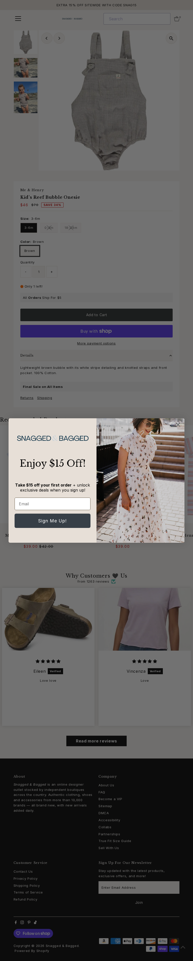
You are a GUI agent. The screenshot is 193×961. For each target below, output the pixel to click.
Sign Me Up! (52, 520)
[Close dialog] (178, 424)
